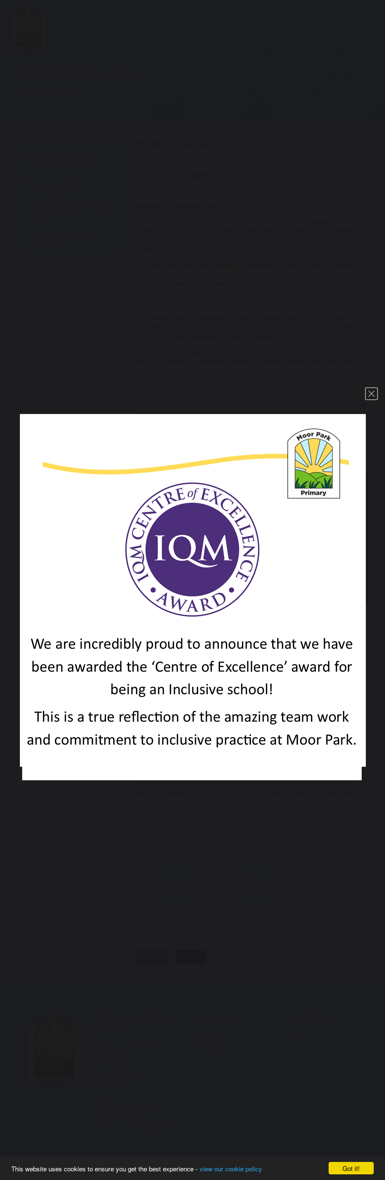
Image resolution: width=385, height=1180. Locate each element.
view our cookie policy (231, 1168)
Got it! (351, 1168)
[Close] (371, 393)
